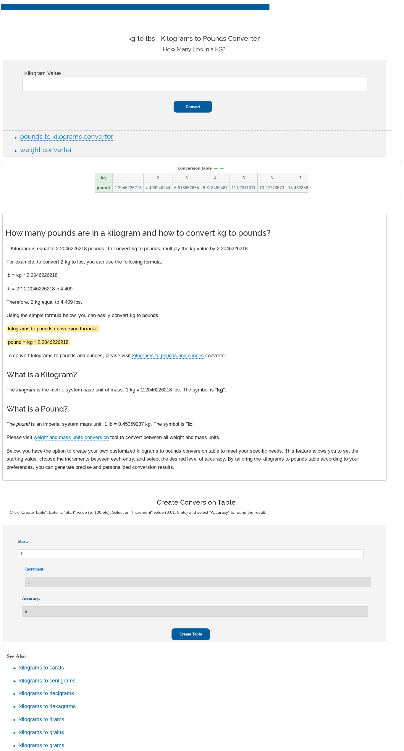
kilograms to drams (41, 719)
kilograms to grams (41, 745)
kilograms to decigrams (46, 693)
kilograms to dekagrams (47, 706)
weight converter (46, 150)
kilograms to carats (41, 668)
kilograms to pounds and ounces (168, 355)
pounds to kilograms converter (66, 136)
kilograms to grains (41, 732)
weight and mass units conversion (71, 437)
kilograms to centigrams (47, 681)
